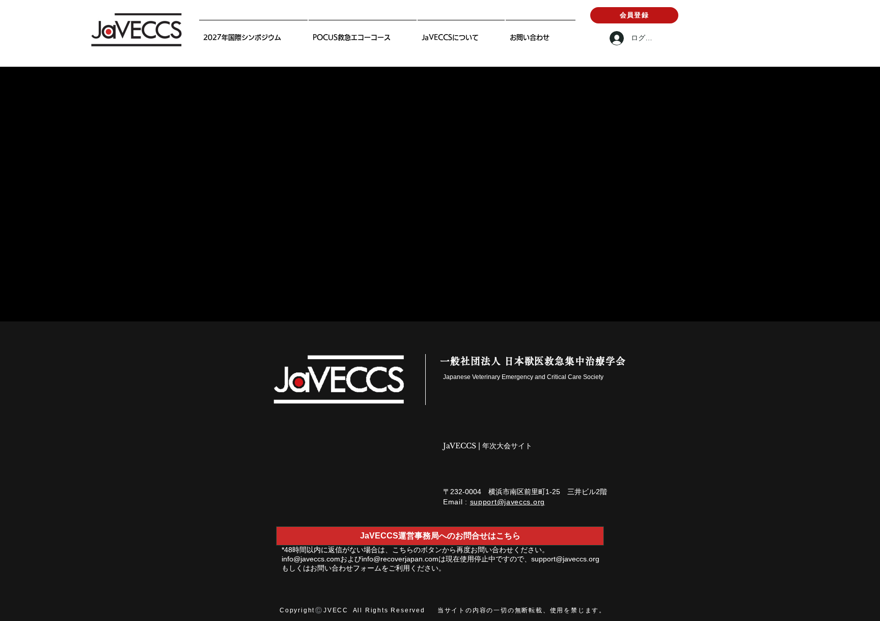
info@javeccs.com (311, 559)
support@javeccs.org (507, 502)
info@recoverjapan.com (400, 559)
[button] (461, 33)
